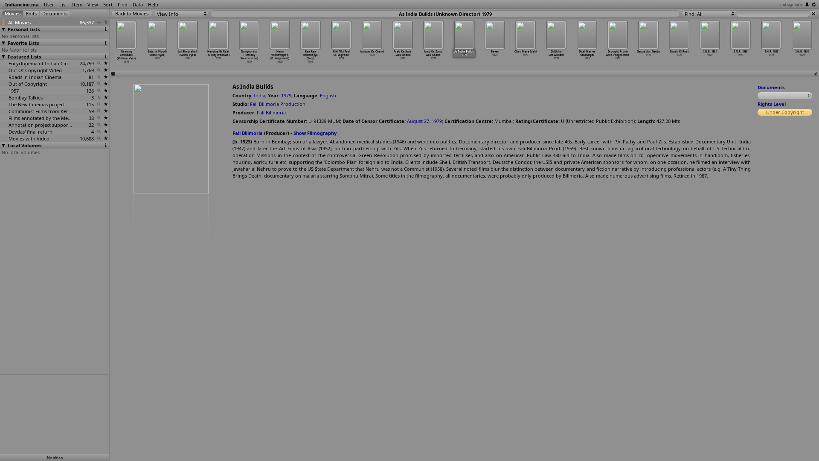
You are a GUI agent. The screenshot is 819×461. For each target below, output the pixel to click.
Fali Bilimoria (271, 112)
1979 (286, 95)
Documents (771, 87)
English (328, 95)
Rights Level (772, 104)
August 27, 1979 (424, 121)
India (259, 95)
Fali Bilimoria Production (277, 104)
